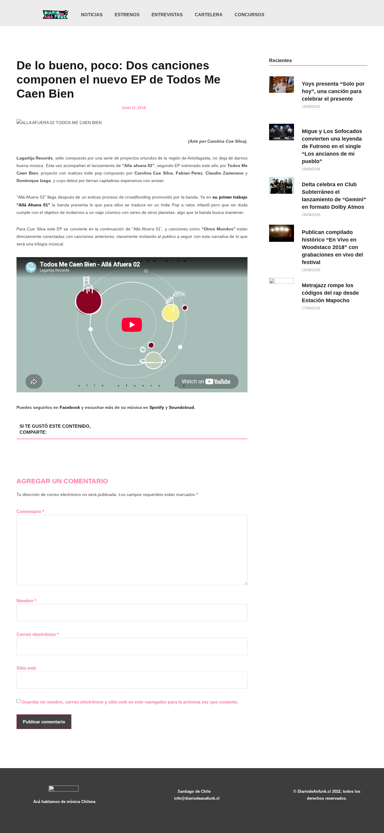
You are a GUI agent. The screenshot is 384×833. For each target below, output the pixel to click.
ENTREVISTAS (167, 14)
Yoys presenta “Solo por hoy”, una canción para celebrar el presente (333, 91)
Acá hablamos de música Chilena (64, 801)
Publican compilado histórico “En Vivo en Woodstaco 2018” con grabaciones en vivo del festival (332, 247)
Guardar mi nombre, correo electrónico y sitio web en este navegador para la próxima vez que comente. (130, 701)
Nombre (26, 600)
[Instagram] (307, 14)
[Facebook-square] (320, 14)
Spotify (156, 407)
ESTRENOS (127, 14)
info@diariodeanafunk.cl (197, 798)
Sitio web (26, 667)
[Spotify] (332, 14)
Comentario (30, 511)
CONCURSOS (249, 14)
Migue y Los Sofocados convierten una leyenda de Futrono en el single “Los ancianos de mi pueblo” (332, 146)
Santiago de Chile (194, 791)
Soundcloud (181, 407)
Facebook (70, 407)
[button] (342, 15)
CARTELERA (209, 14)
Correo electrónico (37, 634)
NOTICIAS (92, 14)
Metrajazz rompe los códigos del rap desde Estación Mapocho (330, 292)
